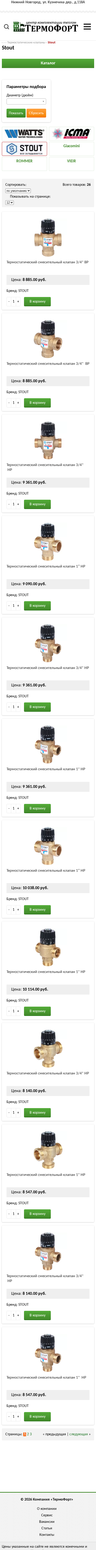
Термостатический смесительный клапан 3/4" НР (45, 467)
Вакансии (47, 1522)
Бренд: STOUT (18, 291)
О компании (47, 1509)
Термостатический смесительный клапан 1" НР (46, 769)
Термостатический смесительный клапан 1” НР (46, 566)
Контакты (46, 1535)
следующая (78, 1434)
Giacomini (71, 146)
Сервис (47, 1515)
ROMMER (24, 161)
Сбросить (36, 113)
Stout (51, 42)
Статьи (46, 1528)
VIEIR (71, 161)
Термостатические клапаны (26, 42)
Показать (16, 113)
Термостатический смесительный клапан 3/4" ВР (48, 262)
